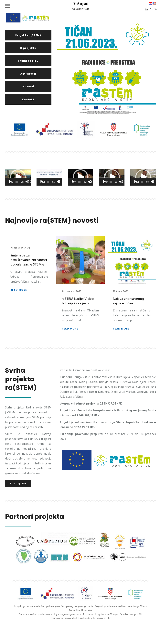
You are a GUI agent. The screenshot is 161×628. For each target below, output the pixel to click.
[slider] (17, 182)
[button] (18, 177)
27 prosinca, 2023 (20, 248)
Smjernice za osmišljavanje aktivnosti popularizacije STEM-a (28, 260)
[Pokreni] (10, 182)
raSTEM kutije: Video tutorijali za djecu (78, 301)
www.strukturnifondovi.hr (80, 618)
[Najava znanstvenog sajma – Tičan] (132, 260)
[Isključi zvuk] (27, 182)
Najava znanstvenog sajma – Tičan (128, 301)
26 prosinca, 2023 (71, 291)
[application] (18, 177)
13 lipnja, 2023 (120, 291)
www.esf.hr (104, 618)
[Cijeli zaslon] (29, 182)
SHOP (152, 9)
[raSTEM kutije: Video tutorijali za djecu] (80, 260)
